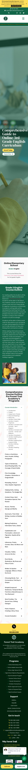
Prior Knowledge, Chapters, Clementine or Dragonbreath (12, 475)
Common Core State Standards (14, 275)
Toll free (14, 630)
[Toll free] (14, 626)
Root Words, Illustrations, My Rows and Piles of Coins (13, 561)
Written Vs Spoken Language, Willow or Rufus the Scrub (13, 571)
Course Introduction (11, 407)
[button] (9, 13)
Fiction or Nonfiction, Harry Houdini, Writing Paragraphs (12, 456)
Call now (7, 766)
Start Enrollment (16, 6)
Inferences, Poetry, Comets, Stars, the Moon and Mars (14, 545)
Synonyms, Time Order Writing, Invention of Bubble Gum (13, 516)
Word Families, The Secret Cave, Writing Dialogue (11, 601)
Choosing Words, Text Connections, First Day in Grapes (13, 580)
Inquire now (21, 766)
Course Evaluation (10, 616)
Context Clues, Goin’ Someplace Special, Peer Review (13, 499)
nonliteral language (15, 298)
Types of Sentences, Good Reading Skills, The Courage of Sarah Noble (13, 466)
